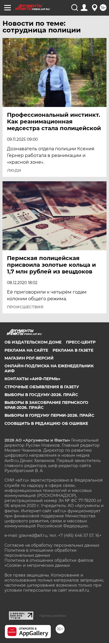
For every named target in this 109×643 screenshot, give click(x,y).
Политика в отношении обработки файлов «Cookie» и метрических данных (48, 563)
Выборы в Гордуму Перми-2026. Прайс (49, 415)
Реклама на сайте (26, 350)
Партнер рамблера (52, 615)
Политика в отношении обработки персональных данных (40, 553)
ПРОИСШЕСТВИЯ (25, 307)
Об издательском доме (32, 342)
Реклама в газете (73, 350)
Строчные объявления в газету (41, 386)
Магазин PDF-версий (29, 358)
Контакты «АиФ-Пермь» (32, 378)
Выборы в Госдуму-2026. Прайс (41, 394)
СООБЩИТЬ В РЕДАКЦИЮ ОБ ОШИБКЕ (46, 423)
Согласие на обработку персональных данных (51, 545)
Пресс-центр (81, 342)
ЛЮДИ (14, 170)
